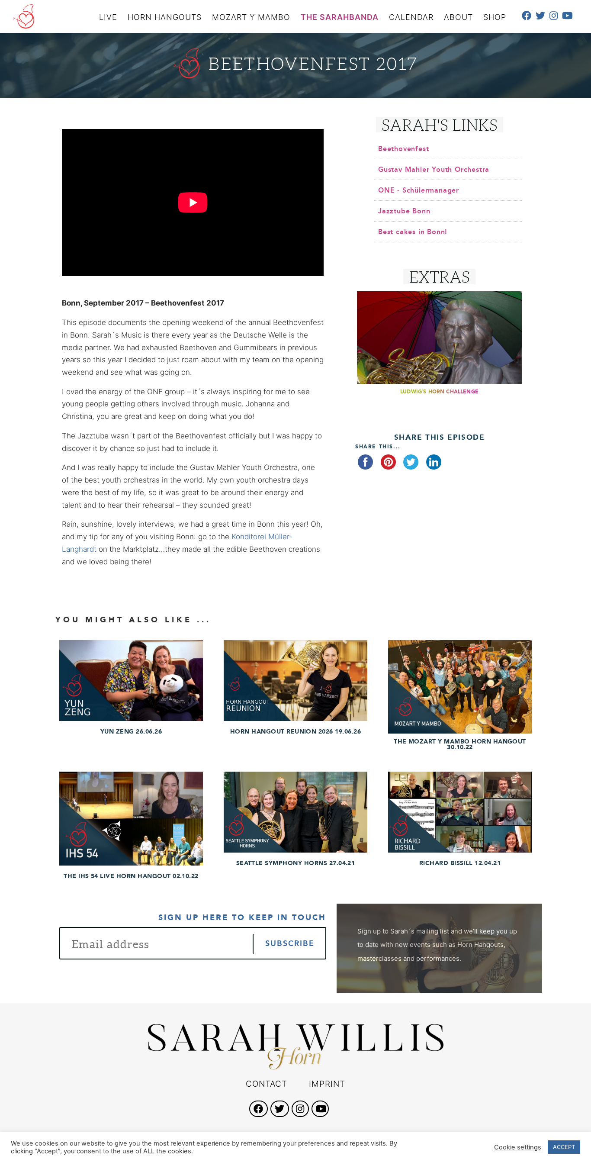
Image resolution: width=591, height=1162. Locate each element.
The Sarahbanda (340, 17)
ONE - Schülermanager (418, 190)
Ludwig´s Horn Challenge (439, 391)
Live (108, 17)
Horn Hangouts (165, 17)
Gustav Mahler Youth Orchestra (433, 169)
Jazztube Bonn (404, 211)
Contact (266, 1084)
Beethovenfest (403, 149)
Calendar (411, 17)
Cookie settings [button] (517, 1147)
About (458, 17)
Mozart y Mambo (251, 17)
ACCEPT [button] (564, 1146)
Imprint (327, 1084)
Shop (494, 17)
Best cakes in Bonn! (412, 232)
